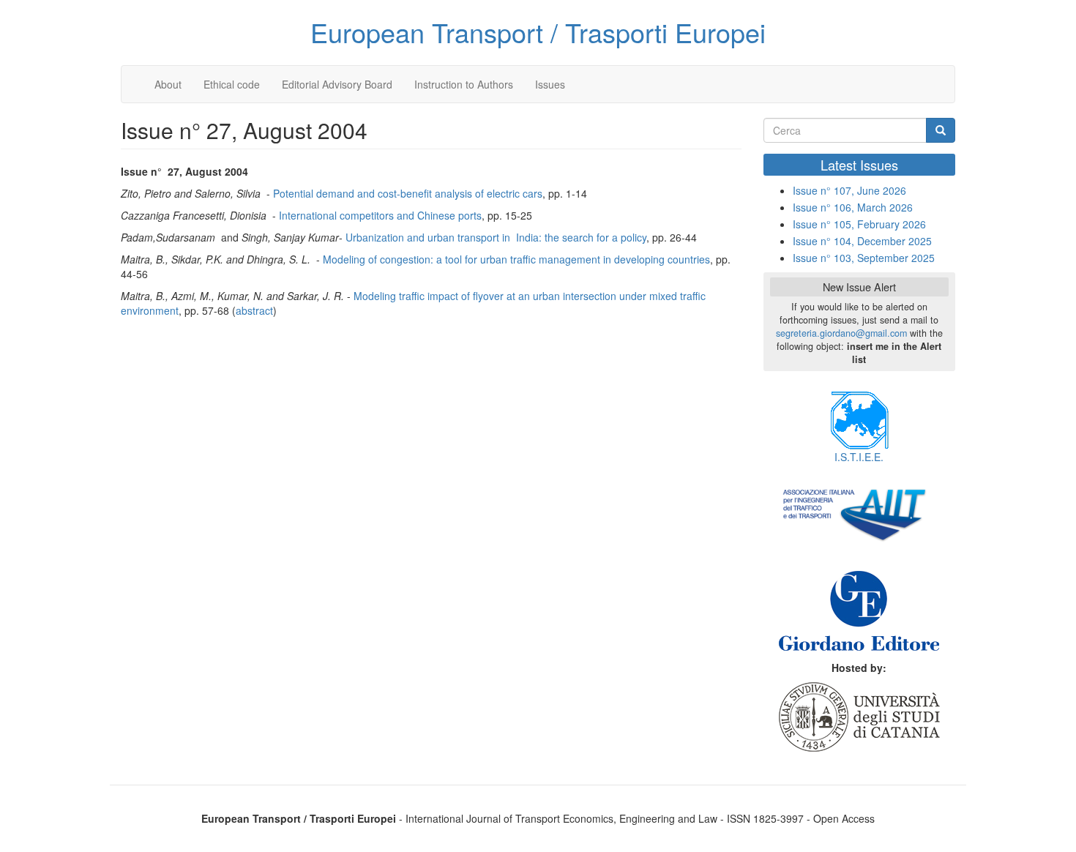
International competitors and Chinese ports (380, 215)
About (168, 84)
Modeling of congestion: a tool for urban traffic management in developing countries (516, 259)
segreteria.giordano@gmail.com (841, 333)
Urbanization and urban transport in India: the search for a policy (495, 237)
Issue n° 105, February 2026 (859, 224)
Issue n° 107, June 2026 (849, 190)
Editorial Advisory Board (337, 84)
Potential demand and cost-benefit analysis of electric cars (407, 193)
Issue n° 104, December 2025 (862, 240)
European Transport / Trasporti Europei (538, 32)
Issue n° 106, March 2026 (853, 207)
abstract (254, 310)
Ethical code (231, 84)
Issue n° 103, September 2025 (864, 257)
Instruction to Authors (463, 84)
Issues (550, 84)
